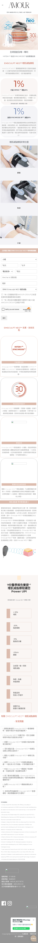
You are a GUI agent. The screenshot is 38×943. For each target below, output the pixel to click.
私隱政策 (25, 934)
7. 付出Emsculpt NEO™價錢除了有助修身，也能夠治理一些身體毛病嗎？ (18, 770)
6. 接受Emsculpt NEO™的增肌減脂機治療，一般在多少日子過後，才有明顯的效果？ (19, 763)
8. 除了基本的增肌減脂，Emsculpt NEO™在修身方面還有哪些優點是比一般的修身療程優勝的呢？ (19, 778)
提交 (4, 318)
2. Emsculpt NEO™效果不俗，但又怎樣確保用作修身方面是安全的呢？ (18, 736)
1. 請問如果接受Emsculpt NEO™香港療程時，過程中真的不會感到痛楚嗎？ (18, 730)
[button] (19, 729)
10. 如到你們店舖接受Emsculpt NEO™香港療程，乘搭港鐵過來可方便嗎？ (19, 792)
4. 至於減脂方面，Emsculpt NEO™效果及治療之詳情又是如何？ (19, 750)
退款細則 (20, 936)
